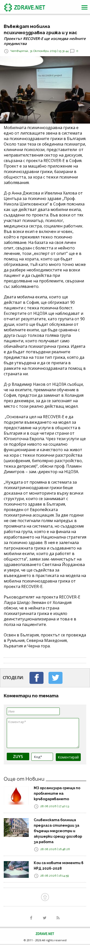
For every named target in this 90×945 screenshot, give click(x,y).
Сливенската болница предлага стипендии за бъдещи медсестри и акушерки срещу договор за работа (58, 831)
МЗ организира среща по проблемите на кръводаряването (57, 793)
